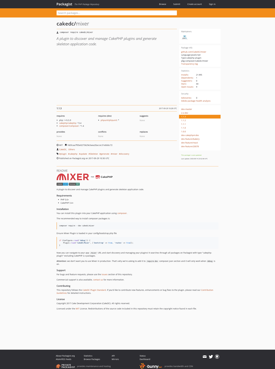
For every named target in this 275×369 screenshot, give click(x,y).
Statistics (88, 355)
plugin (63, 153)
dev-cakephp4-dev (190, 135)
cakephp (73, 153)
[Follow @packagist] (211, 356)
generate (105, 153)
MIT (77, 308)
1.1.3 (183, 116)
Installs (184, 74)
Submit (176, 4)
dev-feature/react (189, 142)
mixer (114, 153)
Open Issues (187, 86)
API (113, 355)
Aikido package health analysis (196, 100)
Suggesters (186, 80)
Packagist (64, 4)
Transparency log (189, 63)
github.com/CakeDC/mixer (193, 51)
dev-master (186, 109)
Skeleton (94, 153)
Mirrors (115, 359)
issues (105, 274)
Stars (183, 83)
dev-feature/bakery (190, 139)
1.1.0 (183, 127)
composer (122, 213)
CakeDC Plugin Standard (94, 290)
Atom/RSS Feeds (63, 359)
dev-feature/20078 (190, 146)
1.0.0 (183, 131)
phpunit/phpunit (109, 120)
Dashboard (145, 359)
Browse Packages (92, 359)
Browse (162, 4)
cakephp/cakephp (67, 123)
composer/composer (69, 126)
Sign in (212, 4)
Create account (194, 4)
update (83, 153)
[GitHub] (217, 356)
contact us (98, 279)
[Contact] (205, 356)
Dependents (187, 77)
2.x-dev (184, 112)
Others (71, 149)
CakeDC (62, 149)
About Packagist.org (65, 355)
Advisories (186, 97)
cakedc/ (66, 23)
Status (143, 355)
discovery (124, 153)
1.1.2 (183, 120)
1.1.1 (183, 124)
